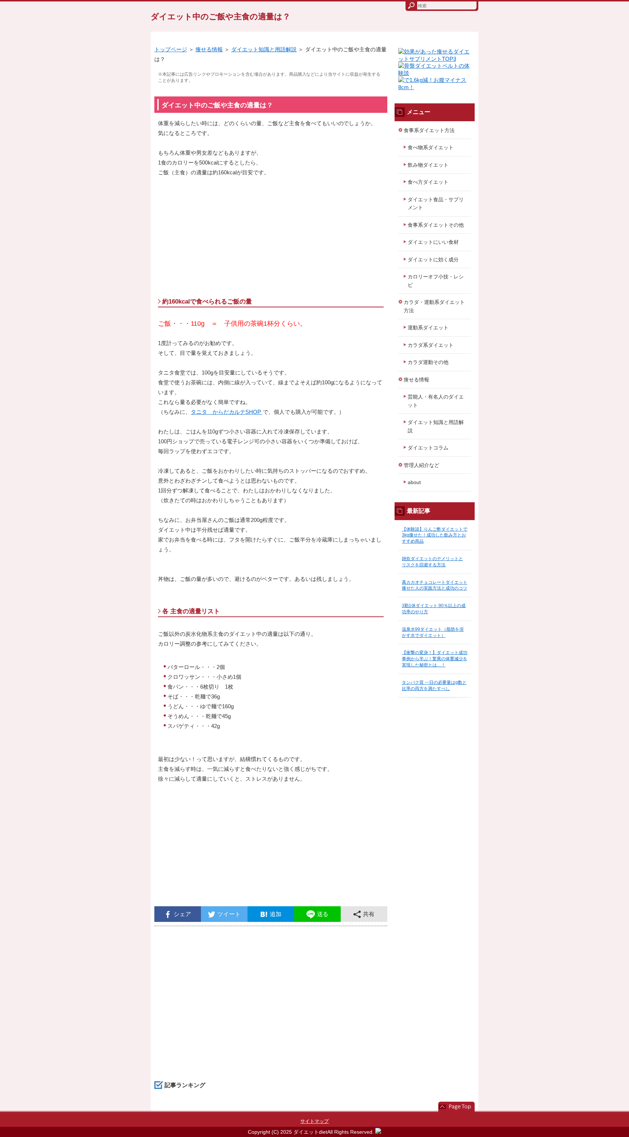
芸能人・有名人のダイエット (436, 401)
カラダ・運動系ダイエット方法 (434, 306)
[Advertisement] (270, 239)
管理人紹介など (421, 465)
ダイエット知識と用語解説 (264, 49)
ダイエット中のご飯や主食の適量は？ (220, 16)
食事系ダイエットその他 (436, 225)
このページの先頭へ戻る (456, 1107)
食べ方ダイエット (428, 182)
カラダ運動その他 (428, 362)
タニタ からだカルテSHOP (226, 412)
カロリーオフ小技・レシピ (436, 281)
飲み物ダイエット (428, 165)
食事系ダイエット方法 (429, 130)
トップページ (170, 49)
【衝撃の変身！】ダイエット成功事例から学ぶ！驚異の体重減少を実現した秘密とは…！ (434, 658)
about (414, 482)
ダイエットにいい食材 (433, 242)
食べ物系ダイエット (431, 147)
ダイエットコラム (428, 448)
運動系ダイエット (428, 327)
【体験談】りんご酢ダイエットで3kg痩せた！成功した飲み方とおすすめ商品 (434, 535)
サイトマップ (314, 1121)
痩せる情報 (209, 49)
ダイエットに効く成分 (433, 259)
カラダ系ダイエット (431, 345)
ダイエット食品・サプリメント (436, 204)
